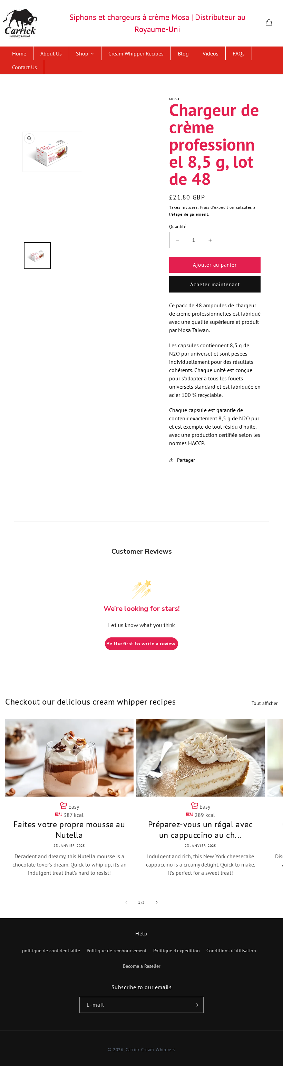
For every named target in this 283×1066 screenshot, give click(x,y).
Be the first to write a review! (141, 643)
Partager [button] (186, 460)
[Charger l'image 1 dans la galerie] (37, 256)
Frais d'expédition (217, 207)
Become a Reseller (141, 966)
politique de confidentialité (51, 950)
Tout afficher (265, 703)
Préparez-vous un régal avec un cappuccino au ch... (200, 829)
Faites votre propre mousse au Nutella (69, 829)
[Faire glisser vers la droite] (156, 902)
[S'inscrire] (195, 1005)
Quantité (177, 226)
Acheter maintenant (215, 284)
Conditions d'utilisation (231, 950)
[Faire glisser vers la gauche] (126, 902)
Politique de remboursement (117, 950)
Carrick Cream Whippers (150, 1050)
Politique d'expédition (176, 950)
